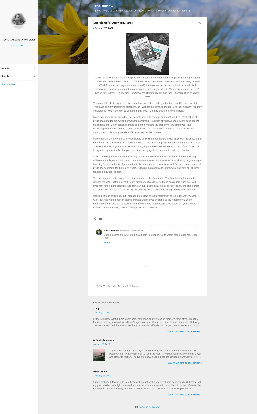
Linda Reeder (111, 230)
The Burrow (104, 6)
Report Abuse (8, 84)
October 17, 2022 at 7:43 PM (131, 231)
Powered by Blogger (149, 407)
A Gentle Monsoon (103, 340)
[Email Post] (100, 220)
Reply (107, 242)
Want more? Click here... (185, 331)
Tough (96, 308)
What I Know (100, 371)
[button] (200, 23)
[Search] (205, 7)
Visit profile (19, 45)
